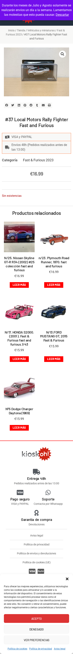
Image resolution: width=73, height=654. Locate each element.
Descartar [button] (62, 15)
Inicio (11, 30)
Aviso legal (59, 648)
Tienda (21, 30)
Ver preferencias (36, 640)
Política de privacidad (40, 648)
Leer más (19, 284)
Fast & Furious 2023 (38, 160)
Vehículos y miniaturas (41, 30)
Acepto (36, 618)
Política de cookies (17, 648)
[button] (67, 579)
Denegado (36, 629)
